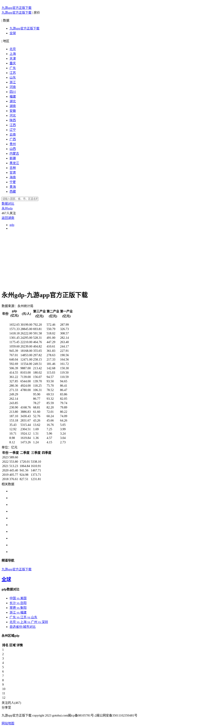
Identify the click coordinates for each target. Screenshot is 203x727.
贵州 (13, 144)
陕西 (13, 120)
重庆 (13, 63)
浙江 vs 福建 (18, 612)
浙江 (13, 82)
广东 (13, 68)
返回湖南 (8, 218)
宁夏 (13, 182)
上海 (13, 53)
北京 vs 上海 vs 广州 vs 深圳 (29, 622)
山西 (13, 148)
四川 (13, 91)
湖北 (13, 101)
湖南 (13, 106)
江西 (13, 125)
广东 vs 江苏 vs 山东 (23, 617)
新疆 (13, 158)
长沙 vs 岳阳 (18, 603)
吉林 (13, 167)
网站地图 (8, 723)
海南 (13, 177)
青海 (13, 186)
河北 (13, 115)
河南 (13, 87)
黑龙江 (14, 163)
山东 (13, 77)
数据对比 (8, 203)
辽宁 (13, 129)
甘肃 (13, 172)
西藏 (13, 191)
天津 (13, 58)
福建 (13, 96)
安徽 (13, 110)
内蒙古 (14, 153)
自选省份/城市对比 (23, 626)
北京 (13, 49)
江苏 (13, 72)
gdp (12, 224)
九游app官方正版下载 (17, 8)
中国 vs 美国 (18, 598)
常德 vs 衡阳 (18, 607)
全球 (13, 33)
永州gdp (7, 208)
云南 (13, 134)
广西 (13, 139)
